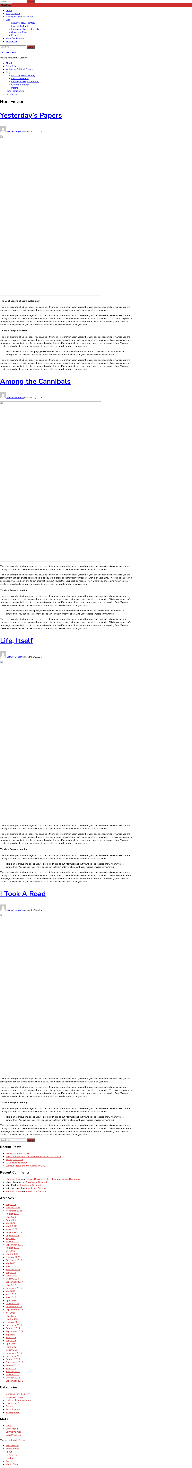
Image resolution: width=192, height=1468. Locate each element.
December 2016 (14, 1288)
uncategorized (13, 1412)
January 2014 (12, 1349)
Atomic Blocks (18, 1440)
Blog (8, 19)
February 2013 (13, 1371)
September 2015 (14, 1309)
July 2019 (10, 1263)
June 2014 (11, 1337)
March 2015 (12, 1319)
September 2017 (14, 1281)
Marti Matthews (8, 52)
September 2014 (14, 1331)
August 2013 (12, 1365)
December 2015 (14, 1306)
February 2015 (13, 1322)
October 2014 (13, 1328)
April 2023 (11, 1220)
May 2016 (11, 1297)
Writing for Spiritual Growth (19, 16)
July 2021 (10, 1238)
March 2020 (12, 1254)
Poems (14, 35)
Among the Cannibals (35, 381)
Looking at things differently (25, 29)
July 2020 (10, 1251)
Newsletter (11, 41)
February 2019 (13, 1269)
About (9, 10)
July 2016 (10, 1291)
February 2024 (13, 1207)
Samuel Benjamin (15, 131)
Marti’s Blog (12, 1464)
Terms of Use (12, 1448)
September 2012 (14, 1380)
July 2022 (10, 1223)
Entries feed (12, 1428)
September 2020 (14, 1244)
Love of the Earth (20, 26)
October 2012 (13, 1377)
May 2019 (11, 1266)
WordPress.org (13, 1435)
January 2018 (12, 1278)
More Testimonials (15, 38)
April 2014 (11, 1343)
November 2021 (14, 1232)
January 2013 (12, 1374)
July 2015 (10, 1312)
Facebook (10, 1458)
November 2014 (14, 1325)
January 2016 (12, 1303)
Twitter (9, 1461)
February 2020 (13, 1257)
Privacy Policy (12, 1445)
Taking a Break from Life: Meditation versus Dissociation (33, 1156)
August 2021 (12, 1235)
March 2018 (12, 1275)
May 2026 (11, 1204)
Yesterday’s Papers (31, 115)
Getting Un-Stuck (14, 1159)
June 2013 (11, 1368)
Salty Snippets (13, 13)
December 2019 (14, 1260)
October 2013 (13, 1359)
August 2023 (12, 1213)
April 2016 (11, 1300)
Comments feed (13, 1431)
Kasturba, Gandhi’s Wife (17, 1153)
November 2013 (14, 1356)
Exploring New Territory (23, 22)
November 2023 (14, 1210)
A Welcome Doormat (16, 1162)
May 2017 (11, 1285)
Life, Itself (16, 641)
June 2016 (11, 1294)
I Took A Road (23, 894)
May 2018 (11, 1272)
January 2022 (12, 1229)
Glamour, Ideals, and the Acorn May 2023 (26, 1165)
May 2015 (11, 1315)
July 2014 (10, 1334)
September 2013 (14, 1362)
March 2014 (12, 1346)
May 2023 (11, 1217)
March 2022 (12, 1226)
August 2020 (12, 1247)
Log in (9, 1425)
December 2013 (14, 1353)
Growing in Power (20, 32)
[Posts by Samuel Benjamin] (3, 131)
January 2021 (12, 1241)
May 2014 (11, 1340)
